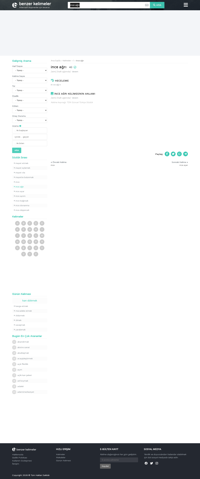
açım (18, 369)
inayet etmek (22, 163)
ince (17, 182)
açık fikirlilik (21, 364)
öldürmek (20, 315)
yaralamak (20, 329)
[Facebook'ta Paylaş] (167, 154)
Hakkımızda (17, 454)
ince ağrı (80, 61)
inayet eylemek (23, 168)
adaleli (19, 386)
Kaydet (105, 466)
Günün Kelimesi (63, 460)
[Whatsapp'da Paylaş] (179, 154)
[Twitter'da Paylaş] (173, 154)
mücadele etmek (24, 311)
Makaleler (60, 457)
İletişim (15, 464)
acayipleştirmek (23, 358)
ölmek (18, 320)
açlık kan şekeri (23, 375)
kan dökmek (29, 300)
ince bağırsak (22, 201)
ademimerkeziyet (23, 392)
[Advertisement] (100, 33)
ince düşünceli (22, 210)
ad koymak (21, 381)
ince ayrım (20, 196)
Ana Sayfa (55, 61)
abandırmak (21, 342)
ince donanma (22, 205)
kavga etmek (22, 306)
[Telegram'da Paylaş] (185, 154)
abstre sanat (22, 347)
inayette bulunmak (25, 177)
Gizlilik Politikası (19, 457)
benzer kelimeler (35, 5)
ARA (158, 5)
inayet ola (20, 172)
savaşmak (20, 325)
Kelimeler (67, 61)
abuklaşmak (21, 353)
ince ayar (20, 191)
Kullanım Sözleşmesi (22, 460)
